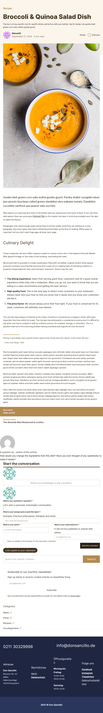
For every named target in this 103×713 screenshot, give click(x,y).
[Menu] (4, 2)
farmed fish (39, 216)
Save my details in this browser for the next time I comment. (31, 541)
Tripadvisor (88, 676)
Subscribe (52, 590)
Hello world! (9, 413)
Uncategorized (10, 628)
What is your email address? (66, 525)
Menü (34, 673)
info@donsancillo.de (76, 645)
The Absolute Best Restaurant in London (23, 422)
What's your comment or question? (18, 501)
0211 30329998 (18, 646)
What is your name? (12, 525)
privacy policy (75, 596)
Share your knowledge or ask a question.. (51, 483)
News (6, 612)
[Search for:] (43, 559)
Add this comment (90, 546)
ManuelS (16, 33)
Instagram (87, 673)
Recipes (7, 8)
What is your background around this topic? (22, 512)
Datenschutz (38, 677)
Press (6, 618)
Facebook (87, 669)
